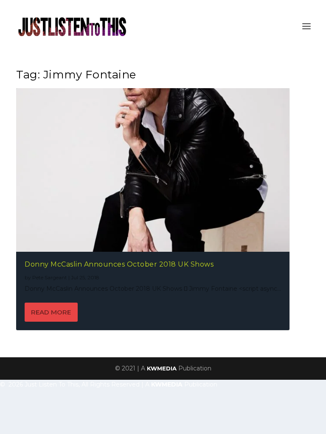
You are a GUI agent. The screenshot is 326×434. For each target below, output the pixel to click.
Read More (51, 312)
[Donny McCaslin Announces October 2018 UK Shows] (152, 170)
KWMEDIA (162, 368)
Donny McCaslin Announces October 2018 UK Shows (119, 264)
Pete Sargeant (49, 277)
